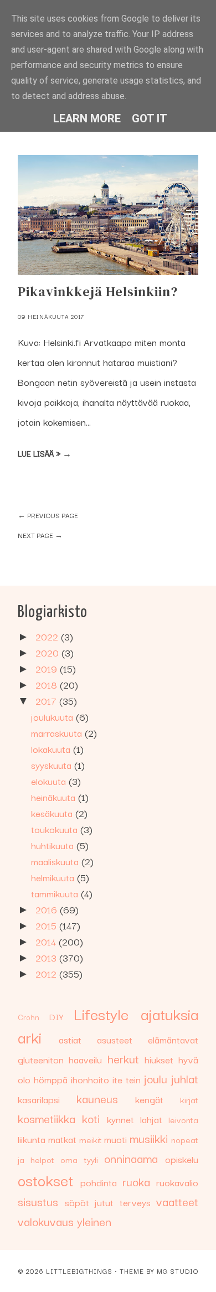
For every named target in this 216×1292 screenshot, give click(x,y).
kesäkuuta (53, 812)
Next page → (40, 535)
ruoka (136, 1181)
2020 (48, 652)
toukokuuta (55, 828)
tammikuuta (56, 893)
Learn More (87, 118)
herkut (123, 1058)
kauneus (97, 1098)
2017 (47, 700)
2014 (47, 941)
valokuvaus (46, 1221)
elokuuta (50, 780)
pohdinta (98, 1182)
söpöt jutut (89, 1202)
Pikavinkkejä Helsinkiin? (98, 291)
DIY (56, 1016)
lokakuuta (52, 748)
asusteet (114, 1039)
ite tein (126, 1079)
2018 (47, 684)
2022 (48, 636)
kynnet (120, 1119)
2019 (47, 668)
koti (91, 1118)
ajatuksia (169, 1013)
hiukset (159, 1059)
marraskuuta (58, 732)
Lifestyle (101, 1013)
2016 (47, 909)
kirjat (189, 1099)
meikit (90, 1139)
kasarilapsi (39, 1099)
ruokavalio (177, 1182)
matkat (62, 1138)
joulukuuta (53, 716)
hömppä (51, 1079)
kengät (149, 1099)
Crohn (28, 1017)
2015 (47, 925)
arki (30, 1036)
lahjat (151, 1119)
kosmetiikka (46, 1118)
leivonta (183, 1119)
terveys (135, 1202)
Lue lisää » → (44, 453)
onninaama (131, 1158)
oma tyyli (78, 1159)
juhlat (184, 1078)
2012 (47, 973)
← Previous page (48, 515)
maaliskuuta (56, 861)
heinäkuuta (54, 796)
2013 (47, 957)
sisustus (38, 1201)
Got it (149, 118)
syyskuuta (52, 764)
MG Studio (177, 1270)
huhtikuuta (53, 845)
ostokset (45, 1179)
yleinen (94, 1221)
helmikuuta (54, 877)
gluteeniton (41, 1059)
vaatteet (177, 1201)
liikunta (31, 1138)
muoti (115, 1138)
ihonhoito (90, 1079)
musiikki (149, 1138)
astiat (70, 1039)
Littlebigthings (79, 1270)
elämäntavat (173, 1039)
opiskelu (181, 1158)
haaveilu (85, 1059)
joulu (155, 1078)
